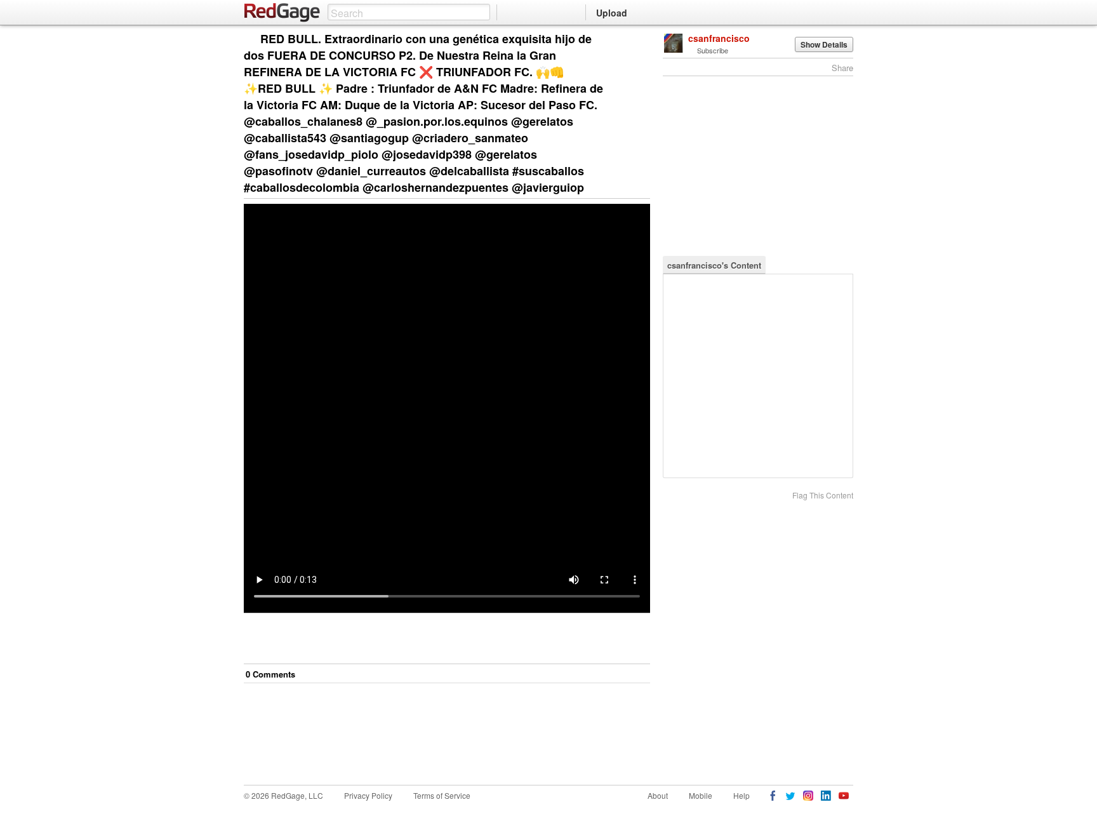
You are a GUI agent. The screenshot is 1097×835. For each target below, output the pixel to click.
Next (622, 39)
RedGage (282, 13)
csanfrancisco (719, 38)
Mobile (700, 795)
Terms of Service (441, 795)
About (658, 795)
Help (741, 795)
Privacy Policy (368, 795)
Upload (611, 12)
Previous (640, 39)
